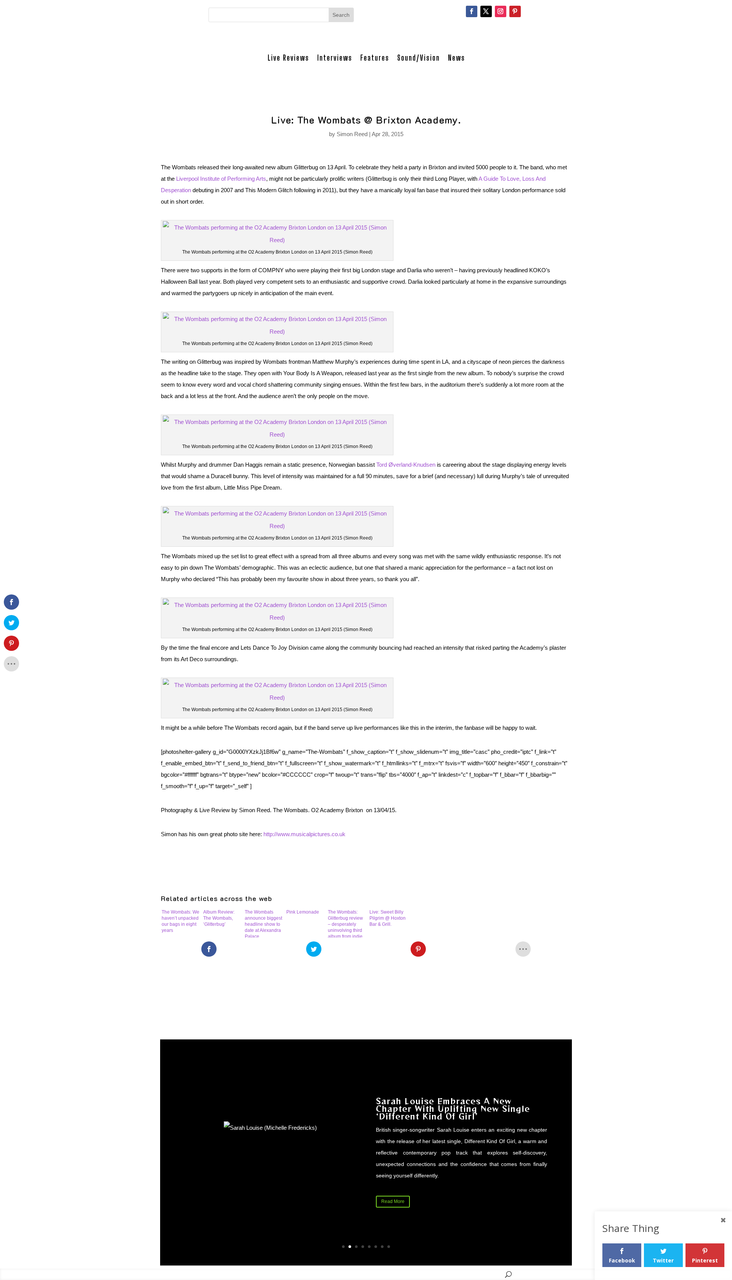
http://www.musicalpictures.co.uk (304, 834)
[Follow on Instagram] (500, 11)
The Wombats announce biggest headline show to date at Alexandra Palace (263, 923)
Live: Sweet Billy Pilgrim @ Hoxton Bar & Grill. (387, 918)
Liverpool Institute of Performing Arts (221, 178)
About (425, 1274)
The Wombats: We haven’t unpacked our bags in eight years (180, 921)
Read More (393, 1201)
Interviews (334, 57)
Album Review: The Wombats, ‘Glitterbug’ (218, 918)
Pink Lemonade (302, 912)
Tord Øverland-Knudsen (405, 464)
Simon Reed (352, 134)
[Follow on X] (486, 11)
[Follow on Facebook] (471, 11)
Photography (333, 1274)
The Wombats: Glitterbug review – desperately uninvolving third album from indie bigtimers (345, 923)
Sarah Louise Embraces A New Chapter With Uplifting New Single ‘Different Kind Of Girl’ (453, 1108)
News (456, 57)
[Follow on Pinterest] (515, 11)
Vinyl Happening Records (470, 1274)
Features (374, 57)
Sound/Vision (418, 57)
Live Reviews (288, 57)
